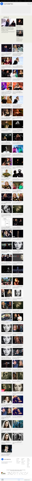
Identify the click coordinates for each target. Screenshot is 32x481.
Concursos (23, 463)
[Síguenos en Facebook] (22, 3)
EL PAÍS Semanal (21, 473)
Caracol (27, 472)
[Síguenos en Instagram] (21, 3)
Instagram (28, 459)
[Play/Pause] (19, 480)
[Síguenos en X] (23, 3)
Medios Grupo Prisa (3, 474)
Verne (23, 473)
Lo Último (17, 458)
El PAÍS (8, 472)
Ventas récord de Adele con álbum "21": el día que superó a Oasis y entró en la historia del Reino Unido (7, 29)
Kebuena (27, 473)
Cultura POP (23, 461)
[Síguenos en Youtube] (24, 3)
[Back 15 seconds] (17, 480)
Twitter (28, 462)
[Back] (15, 480)
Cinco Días (17, 473)
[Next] (22, 480)
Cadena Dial (25, 473)
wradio (15, 473)
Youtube (28, 463)
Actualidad (18, 462)
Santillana (14, 472)
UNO (13, 473)
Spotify (28, 464)
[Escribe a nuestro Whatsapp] (27, 3)
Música (17, 460)
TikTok (28, 465)
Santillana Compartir (18, 472)
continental (19, 473)
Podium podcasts (8, 474)
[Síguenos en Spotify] (25, 3)
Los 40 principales (12, 472)
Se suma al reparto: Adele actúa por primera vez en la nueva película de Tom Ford (19, 27)
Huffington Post (9, 473)
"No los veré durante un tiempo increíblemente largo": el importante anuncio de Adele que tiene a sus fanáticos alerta (19, 39)
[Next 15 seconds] (20, 480)
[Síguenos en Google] (20, 3)
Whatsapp (28, 466)
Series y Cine (18, 461)
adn (25, 472)
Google (28, 458)
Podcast (22, 462)
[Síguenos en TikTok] (26, 3)
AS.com (23, 472)
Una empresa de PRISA (3, 473)
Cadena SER (21, 472)
